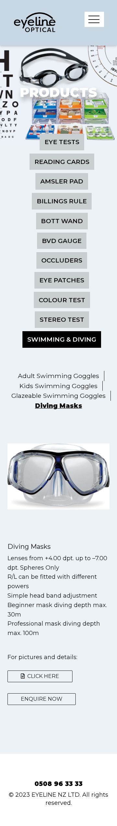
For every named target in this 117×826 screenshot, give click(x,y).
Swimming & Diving (61, 339)
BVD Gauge (62, 241)
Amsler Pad (61, 181)
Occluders (61, 260)
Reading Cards (61, 162)
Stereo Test (62, 319)
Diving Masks (58, 406)
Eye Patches (61, 280)
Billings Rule (62, 201)
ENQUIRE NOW (41, 699)
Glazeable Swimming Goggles (58, 395)
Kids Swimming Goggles (59, 386)
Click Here (42, 676)
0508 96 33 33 (58, 784)
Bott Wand (62, 221)
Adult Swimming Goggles (58, 376)
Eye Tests (62, 142)
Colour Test (62, 300)
